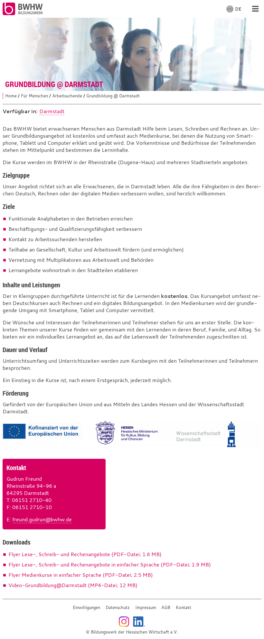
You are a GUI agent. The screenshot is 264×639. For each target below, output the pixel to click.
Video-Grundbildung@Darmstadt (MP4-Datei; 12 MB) (72, 585)
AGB (165, 607)
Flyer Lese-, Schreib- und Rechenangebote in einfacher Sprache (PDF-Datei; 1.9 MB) (109, 564)
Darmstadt (51, 111)
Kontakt (183, 607)
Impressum (145, 607)
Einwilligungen (86, 607)
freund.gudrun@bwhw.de (42, 519)
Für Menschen (34, 96)
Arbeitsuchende (67, 96)
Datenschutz (118, 607)
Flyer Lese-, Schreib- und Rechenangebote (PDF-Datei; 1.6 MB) (85, 554)
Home (11, 96)
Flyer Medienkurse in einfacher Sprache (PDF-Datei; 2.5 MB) (80, 574)
